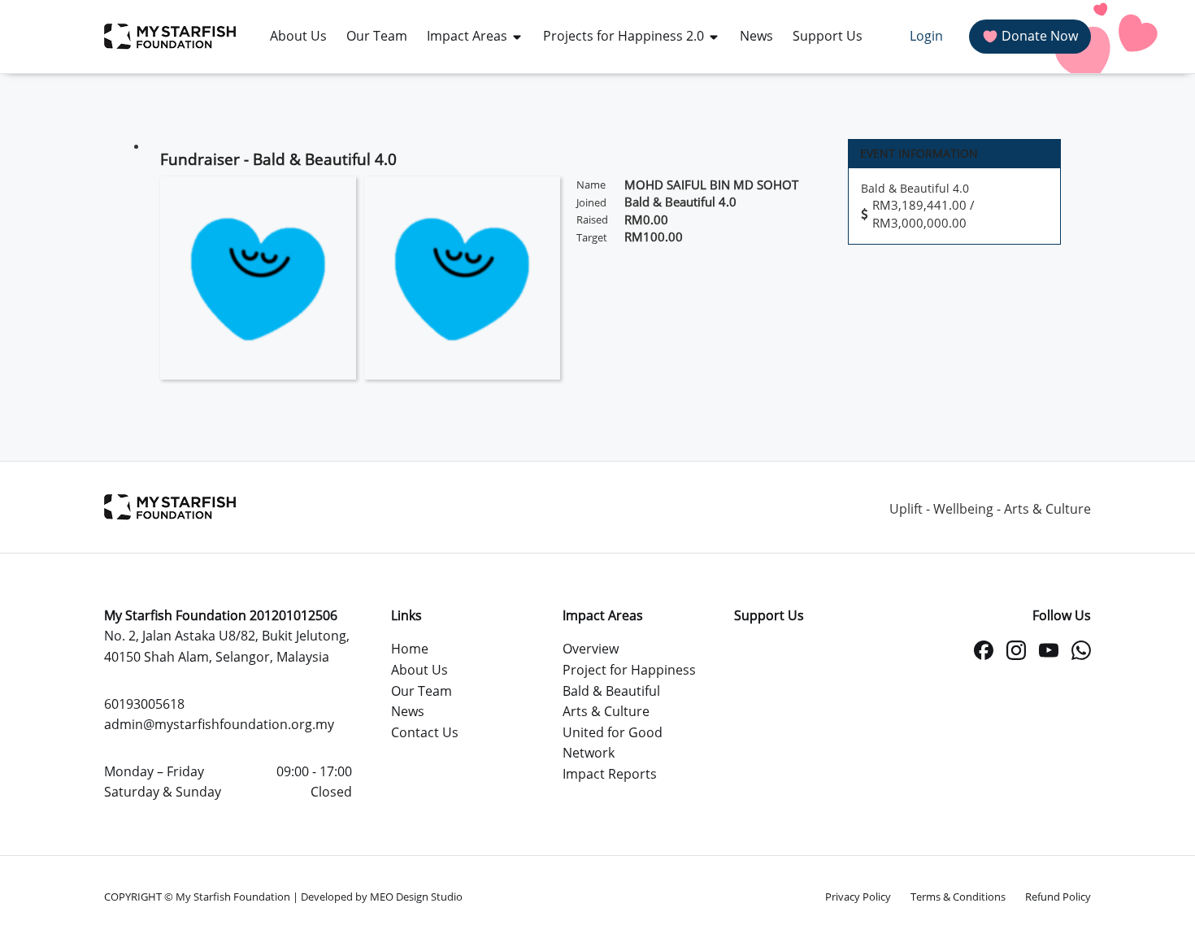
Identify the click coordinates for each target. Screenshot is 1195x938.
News (407, 711)
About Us (419, 670)
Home (409, 649)
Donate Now (1040, 36)
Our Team (421, 691)
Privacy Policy (858, 896)
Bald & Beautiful (611, 691)
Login (926, 36)
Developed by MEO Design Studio (382, 896)
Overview (591, 649)
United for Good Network (613, 742)
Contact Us (424, 732)
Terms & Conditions (958, 896)
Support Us (769, 615)
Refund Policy (1058, 896)
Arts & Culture (606, 711)
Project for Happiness (629, 670)
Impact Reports (610, 774)
